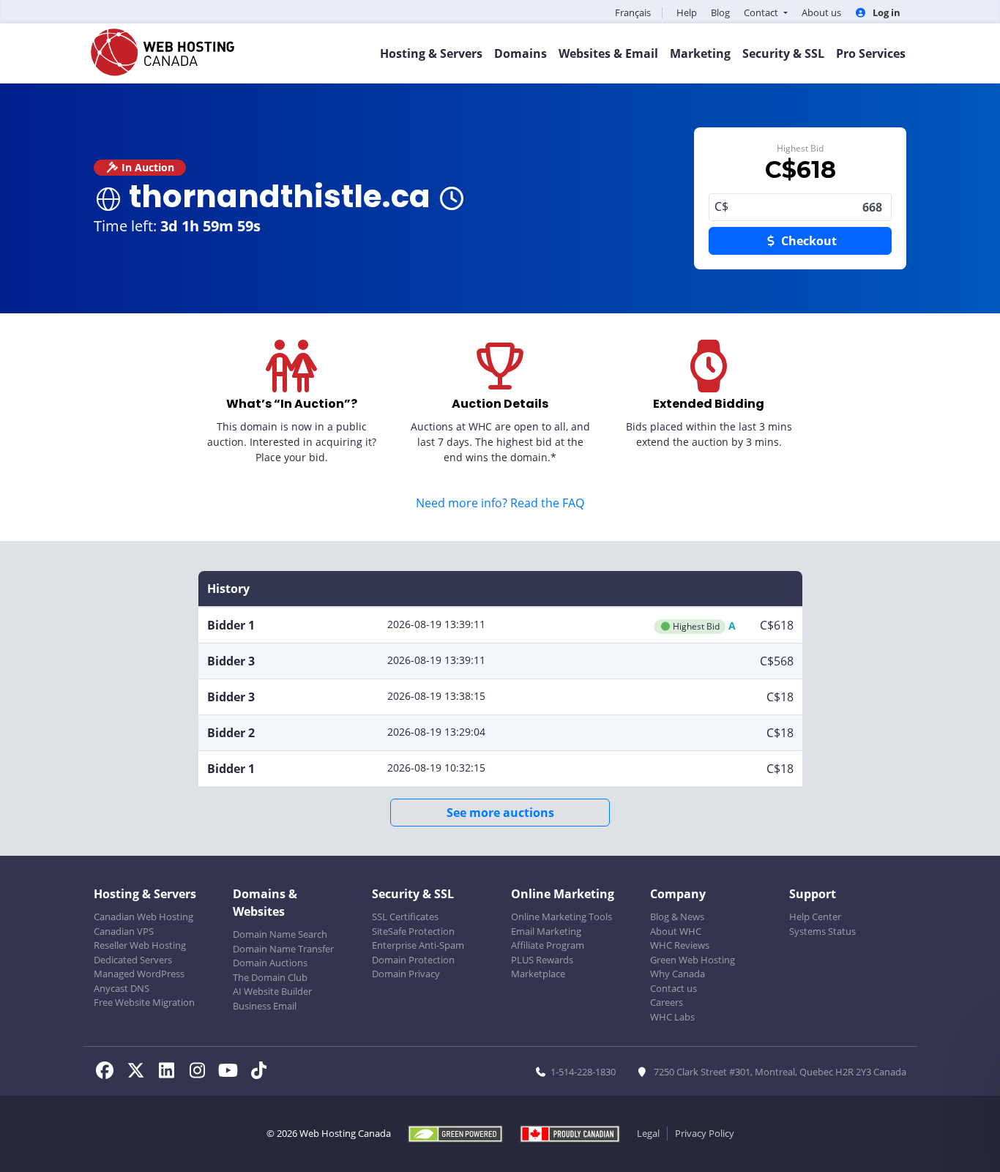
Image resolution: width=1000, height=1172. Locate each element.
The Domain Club (270, 977)
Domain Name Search (280, 934)
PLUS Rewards (542, 959)
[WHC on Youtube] (232, 1072)
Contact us (673, 988)
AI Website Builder (272, 991)
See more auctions (500, 813)
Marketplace (538, 973)
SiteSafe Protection (413, 931)
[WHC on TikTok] (261, 1072)
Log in (885, 12)
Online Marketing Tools (561, 916)
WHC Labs (672, 1016)
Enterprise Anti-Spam (418, 945)
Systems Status (822, 931)
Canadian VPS (124, 931)
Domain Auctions (270, 962)
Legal (648, 1133)
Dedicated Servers (133, 959)
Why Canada (677, 973)
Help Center (815, 916)
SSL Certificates (405, 916)
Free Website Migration (144, 1002)
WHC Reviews (679, 945)
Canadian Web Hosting (143, 916)
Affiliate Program (547, 945)
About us (821, 12)
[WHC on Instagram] (201, 1072)
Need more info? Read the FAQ (500, 503)
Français (633, 12)
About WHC (675, 931)
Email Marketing (546, 931)
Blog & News (677, 916)
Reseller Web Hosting (140, 945)
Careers (666, 1002)
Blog (720, 12)
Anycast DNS (121, 988)
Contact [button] (762, 12)
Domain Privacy (406, 973)
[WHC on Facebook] (109, 1072)
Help (686, 12)
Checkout (807, 241)
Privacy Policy (704, 1133)
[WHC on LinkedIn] (170, 1072)
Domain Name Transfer (283, 948)
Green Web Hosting (692, 959)
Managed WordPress (139, 973)
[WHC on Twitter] (139, 1072)
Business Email (264, 1005)
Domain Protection (413, 959)
